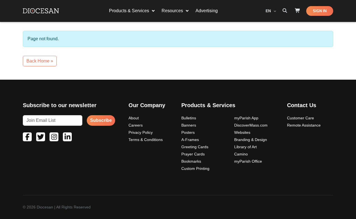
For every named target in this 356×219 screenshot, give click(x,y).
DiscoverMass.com (251, 125)
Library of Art (245, 147)
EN (269, 11)
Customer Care (300, 118)
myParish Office (248, 161)
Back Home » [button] (39, 61)
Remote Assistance (304, 125)
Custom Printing (195, 168)
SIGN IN (320, 11)
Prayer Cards (193, 154)
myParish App (246, 118)
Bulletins (188, 118)
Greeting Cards (194, 147)
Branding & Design (250, 139)
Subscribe (101, 120)
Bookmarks (191, 161)
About (133, 118)
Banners (188, 125)
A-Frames (190, 139)
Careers (135, 125)
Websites (242, 132)
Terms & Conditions (145, 139)
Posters (188, 132)
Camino (241, 154)
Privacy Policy (140, 132)
